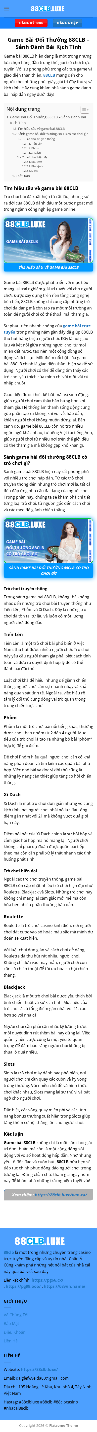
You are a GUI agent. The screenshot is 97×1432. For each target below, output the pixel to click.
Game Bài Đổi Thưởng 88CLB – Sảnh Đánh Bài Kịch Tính (48, 120)
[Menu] (7, 8)
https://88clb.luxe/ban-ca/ (61, 1194)
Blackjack (37, 166)
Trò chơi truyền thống (40, 139)
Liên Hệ (11, 1341)
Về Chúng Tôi (16, 1315)
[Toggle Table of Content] (82, 109)
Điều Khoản (15, 1332)
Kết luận (24, 175)
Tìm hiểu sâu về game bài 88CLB (41, 128)
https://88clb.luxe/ (39, 1369)
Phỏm (35, 148)
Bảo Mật (11, 1323)
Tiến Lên (36, 143)
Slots (34, 170)
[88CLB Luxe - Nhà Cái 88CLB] (48, 9)
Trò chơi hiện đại (36, 157)
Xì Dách (36, 152)
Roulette (36, 162)
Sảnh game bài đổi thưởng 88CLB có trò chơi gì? (53, 134)
